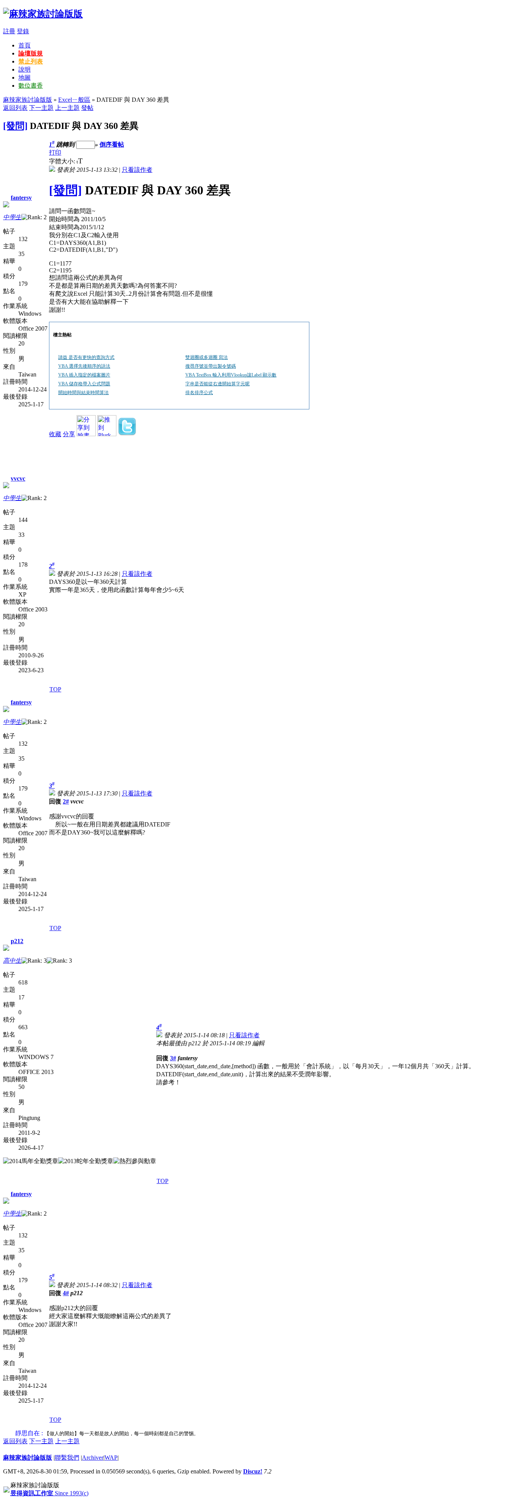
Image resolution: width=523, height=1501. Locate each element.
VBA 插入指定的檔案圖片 (84, 375)
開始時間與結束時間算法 (83, 392)
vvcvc (18, 478)
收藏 (55, 434)
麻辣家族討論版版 (27, 99)
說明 (24, 69)
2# (66, 801)
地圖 (24, 77)
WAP (111, 1457)
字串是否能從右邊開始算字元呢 (217, 383)
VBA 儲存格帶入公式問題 (84, 383)
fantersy (21, 197)
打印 (55, 152)
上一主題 (67, 107)
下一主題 (41, 107)
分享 (69, 434)
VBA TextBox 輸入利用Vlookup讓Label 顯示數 (230, 375)
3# (173, 1058)
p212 (17, 941)
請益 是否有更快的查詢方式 (86, 357)
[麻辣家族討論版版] (43, 14)
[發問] (15, 126)
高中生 (12, 960)
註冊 (9, 31)
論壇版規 (30, 53)
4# (66, 1293)
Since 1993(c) (49, 1493)
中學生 (12, 217)
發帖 (87, 107)
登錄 (23, 31)
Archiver (92, 1457)
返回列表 (15, 107)
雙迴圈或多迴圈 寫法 (206, 357)
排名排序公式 (199, 392)
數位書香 (30, 85)
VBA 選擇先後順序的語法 (84, 366)
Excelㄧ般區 (74, 99)
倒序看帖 (112, 144)
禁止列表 (30, 61)
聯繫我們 (67, 1457)
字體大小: (63, 161)
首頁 (24, 45)
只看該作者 (137, 169)
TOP (55, 689)
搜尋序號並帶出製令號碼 (210, 366)
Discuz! (252, 1471)
